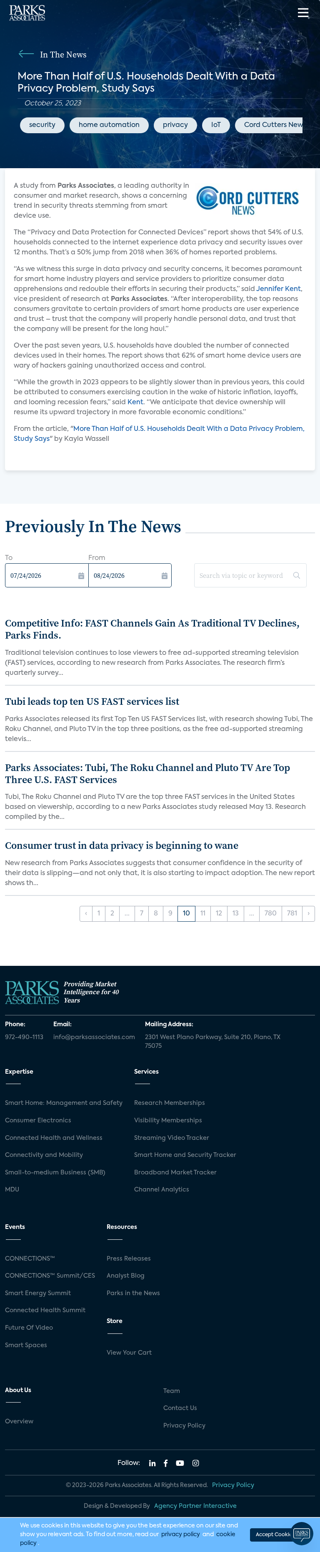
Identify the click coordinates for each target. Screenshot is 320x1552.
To (8, 558)
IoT (216, 125)
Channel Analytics (161, 1190)
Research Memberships (169, 1103)
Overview (19, 1422)
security (42, 125)
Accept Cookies (275, 1534)
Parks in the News (133, 1293)
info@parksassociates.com (94, 1037)
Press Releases (129, 1259)
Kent (135, 402)
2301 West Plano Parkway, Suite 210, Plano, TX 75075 (212, 1042)
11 (202, 913)
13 (235, 913)
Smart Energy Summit (38, 1293)
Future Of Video (29, 1328)
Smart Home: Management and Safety (63, 1103)
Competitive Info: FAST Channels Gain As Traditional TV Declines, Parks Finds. (152, 629)
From (96, 558)
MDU (12, 1190)
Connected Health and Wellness (53, 1138)
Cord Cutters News (275, 125)
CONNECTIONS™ (30, 1259)
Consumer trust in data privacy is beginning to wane (121, 845)
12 (219, 913)
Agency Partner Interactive (195, 1506)
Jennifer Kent (278, 289)
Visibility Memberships (168, 1121)
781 (292, 913)
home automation (109, 125)
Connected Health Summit (45, 1310)
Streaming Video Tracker (171, 1138)
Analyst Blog (126, 1276)
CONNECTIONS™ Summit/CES (50, 1276)
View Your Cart (129, 1353)
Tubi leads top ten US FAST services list (92, 701)
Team (171, 1391)
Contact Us (180, 1408)
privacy (175, 125)
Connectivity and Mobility (44, 1155)
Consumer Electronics (38, 1121)
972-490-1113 (24, 1037)
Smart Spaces (26, 1345)
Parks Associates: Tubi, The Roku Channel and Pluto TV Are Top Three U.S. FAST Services (147, 773)
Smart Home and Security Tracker (185, 1155)
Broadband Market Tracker (175, 1173)
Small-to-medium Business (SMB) (55, 1173)
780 (271, 913)
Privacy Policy (184, 1426)
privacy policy (180, 1534)
